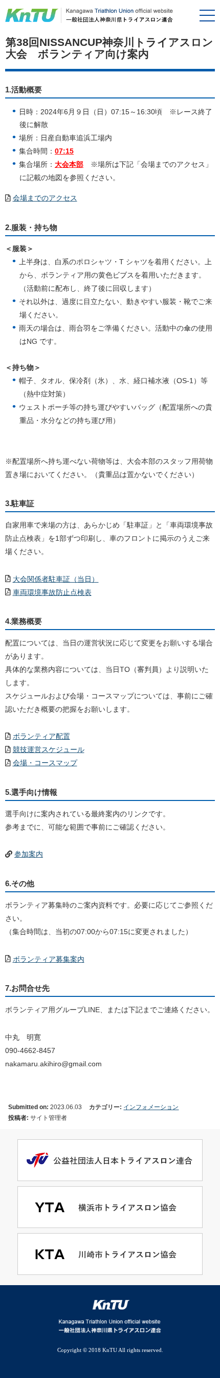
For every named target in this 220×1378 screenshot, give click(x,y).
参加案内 (28, 854)
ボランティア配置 (41, 736)
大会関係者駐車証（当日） (56, 579)
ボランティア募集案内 (48, 959)
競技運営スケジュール (48, 749)
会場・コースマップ (45, 763)
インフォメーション (151, 1107)
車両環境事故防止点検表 (52, 592)
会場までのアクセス (45, 198)
